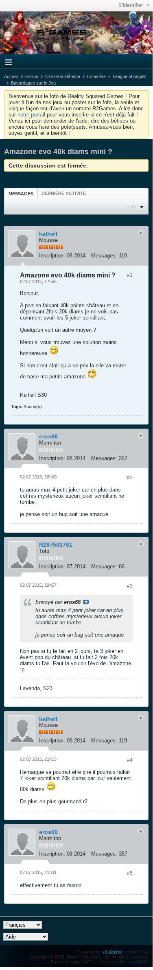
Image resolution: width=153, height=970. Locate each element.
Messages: (104, 256)
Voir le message (86, 602)
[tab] (21, 193)
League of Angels (129, 76)
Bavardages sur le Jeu (33, 82)
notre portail (31, 115)
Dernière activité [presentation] (64, 193)
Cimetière (96, 76)
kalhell (48, 233)
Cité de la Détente (62, 76)
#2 (130, 478)
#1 (130, 275)
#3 (130, 586)
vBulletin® (112, 952)
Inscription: (52, 256)
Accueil (11, 76)
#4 (130, 760)
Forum (31, 76)
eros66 (48, 436)
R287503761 (55, 544)
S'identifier (131, 5)
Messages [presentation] (21, 193)
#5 (130, 873)
